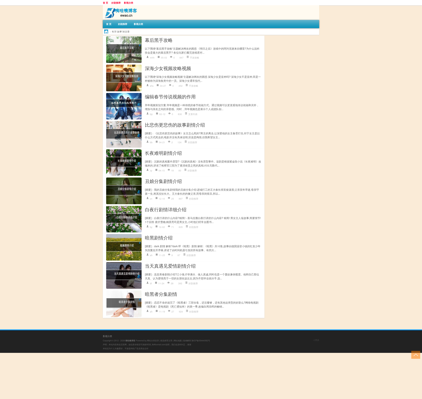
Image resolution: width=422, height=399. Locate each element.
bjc (151, 114)
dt (151, 283)
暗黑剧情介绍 (159, 237)
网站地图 (178, 340)
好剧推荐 (116, 2)
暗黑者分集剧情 (161, 294)
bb (151, 142)
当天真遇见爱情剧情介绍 (170, 265)
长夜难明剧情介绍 (163, 152)
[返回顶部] (415, 354)
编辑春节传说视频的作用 (170, 96)
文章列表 (192, 114)
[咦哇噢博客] (120, 6)
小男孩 (316, 340)
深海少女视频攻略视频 (168, 68)
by (151, 227)
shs (151, 85)
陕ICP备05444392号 (201, 340)
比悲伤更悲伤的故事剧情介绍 (175, 124)
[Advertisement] (99, 376)
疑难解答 (187, 340)
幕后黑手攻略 (159, 40)
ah (151, 255)
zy (151, 170)
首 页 (105, 2)
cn (151, 198)
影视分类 (128, 2)
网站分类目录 (153, 340)
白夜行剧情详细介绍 (165, 209)
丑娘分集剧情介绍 (163, 181)
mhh (152, 57)
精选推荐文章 (166, 340)
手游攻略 (194, 57)
